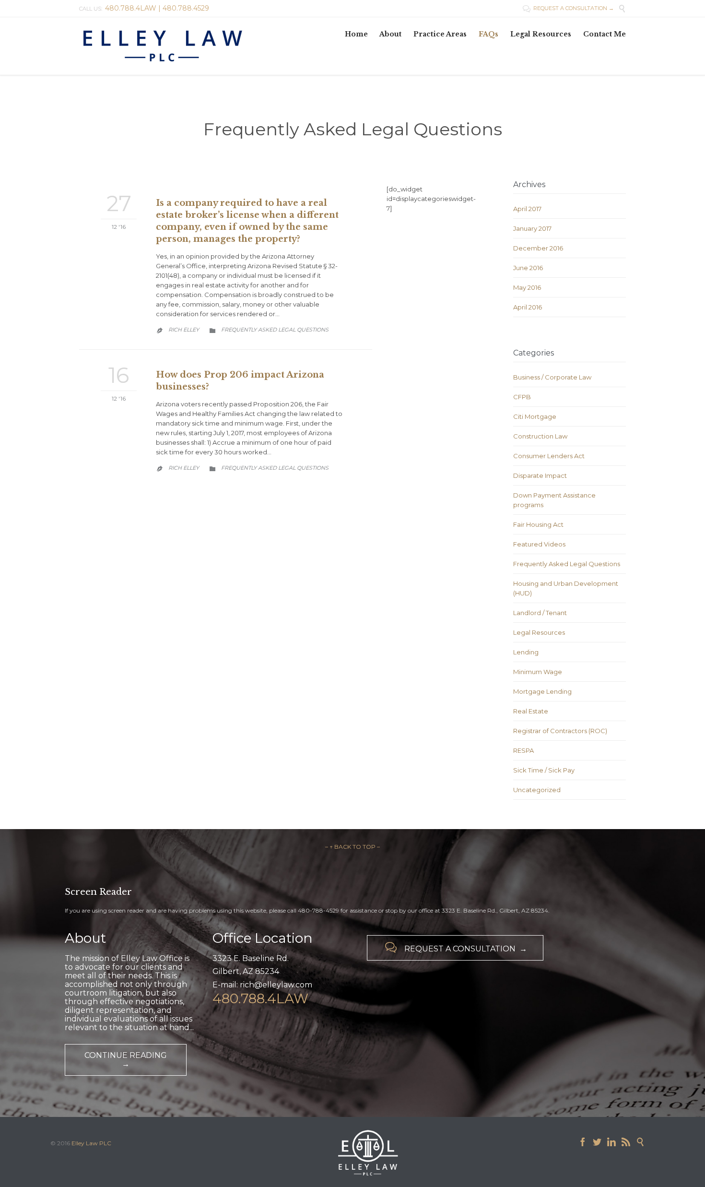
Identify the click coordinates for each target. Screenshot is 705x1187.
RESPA (523, 750)
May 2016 (527, 287)
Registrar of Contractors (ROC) (560, 731)
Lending (526, 652)
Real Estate (530, 711)
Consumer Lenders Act (549, 456)
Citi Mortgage (534, 416)
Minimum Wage (537, 672)
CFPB (522, 397)
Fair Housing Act (538, 524)
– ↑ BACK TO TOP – (352, 846)
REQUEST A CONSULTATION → (568, 8)
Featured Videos (539, 544)
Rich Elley (183, 329)
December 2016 (538, 248)
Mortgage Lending (542, 691)
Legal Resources (539, 632)
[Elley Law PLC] (201, 46)
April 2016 (527, 307)
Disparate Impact (540, 475)
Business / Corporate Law (552, 377)
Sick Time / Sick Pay (544, 770)
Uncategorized (537, 790)
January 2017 (532, 228)
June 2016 (528, 268)
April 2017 (527, 209)
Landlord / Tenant (540, 613)
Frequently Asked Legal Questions (275, 329)
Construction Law (540, 436)
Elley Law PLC (91, 1143)
